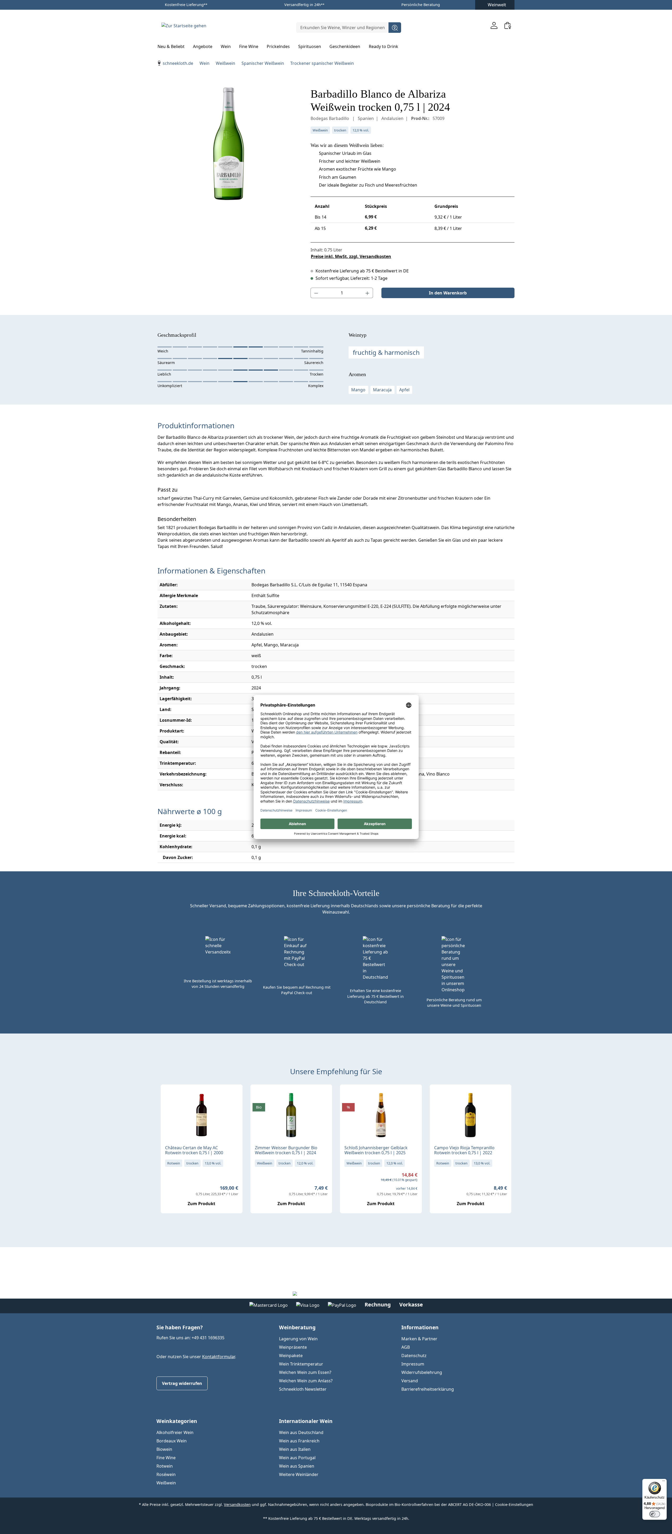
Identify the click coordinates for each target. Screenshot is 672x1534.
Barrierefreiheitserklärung (427, 1389)
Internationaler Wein (306, 1421)
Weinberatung (297, 1327)
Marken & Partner (419, 1339)
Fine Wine (166, 1458)
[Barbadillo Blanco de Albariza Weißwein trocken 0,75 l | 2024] (229, 143)
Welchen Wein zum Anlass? (306, 1381)
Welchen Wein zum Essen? (305, 1372)
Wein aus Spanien (296, 1466)
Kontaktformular (218, 1356)
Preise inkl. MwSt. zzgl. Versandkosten (351, 256)
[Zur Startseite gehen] (184, 25)
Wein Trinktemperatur (301, 1364)
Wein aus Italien (295, 1449)
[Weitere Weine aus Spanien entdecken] (438, 1097)
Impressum (412, 1364)
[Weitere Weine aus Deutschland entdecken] (259, 1097)
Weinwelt (497, 5)
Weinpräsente (293, 1347)
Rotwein (164, 1466)
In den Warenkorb (448, 293)
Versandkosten (237, 1504)
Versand (409, 1381)
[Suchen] (394, 27)
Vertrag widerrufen (182, 1383)
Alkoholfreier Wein (174, 1432)
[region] (228, 143)
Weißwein (166, 1483)
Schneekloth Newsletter (303, 1389)
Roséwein (166, 1474)
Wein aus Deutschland (301, 1432)
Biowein (164, 1449)
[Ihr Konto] (494, 25)
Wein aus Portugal (297, 1458)
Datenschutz (414, 1355)
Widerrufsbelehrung (421, 1372)
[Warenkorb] (507, 25)
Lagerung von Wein (298, 1339)
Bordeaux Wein (171, 1441)
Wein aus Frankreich (299, 1441)
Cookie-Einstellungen (514, 1504)
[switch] (654, 1514)
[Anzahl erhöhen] (367, 293)
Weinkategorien (176, 1421)
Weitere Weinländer (298, 1474)
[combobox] (342, 27)
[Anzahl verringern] (316, 293)
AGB (405, 1347)
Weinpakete (291, 1355)
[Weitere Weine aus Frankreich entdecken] (169, 1097)
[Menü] (663, 1482)
